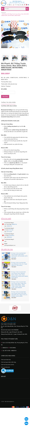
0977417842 (10, 229)
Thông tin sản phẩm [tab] (8, 102)
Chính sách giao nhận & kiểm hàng (8, 362)
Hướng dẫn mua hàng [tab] (9, 106)
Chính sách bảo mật (5, 367)
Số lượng (4, 89)
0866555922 (9, 237)
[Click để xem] (15, 37)
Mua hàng (5, 96)
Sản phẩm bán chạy (7, 249)
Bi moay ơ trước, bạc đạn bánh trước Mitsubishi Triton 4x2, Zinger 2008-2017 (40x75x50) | (19, 264)
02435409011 (11, 235)
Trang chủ (3, 12)
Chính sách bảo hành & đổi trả (7, 364)
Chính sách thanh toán (6, 359)
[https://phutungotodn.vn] (15, 319)
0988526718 (14, 224)
